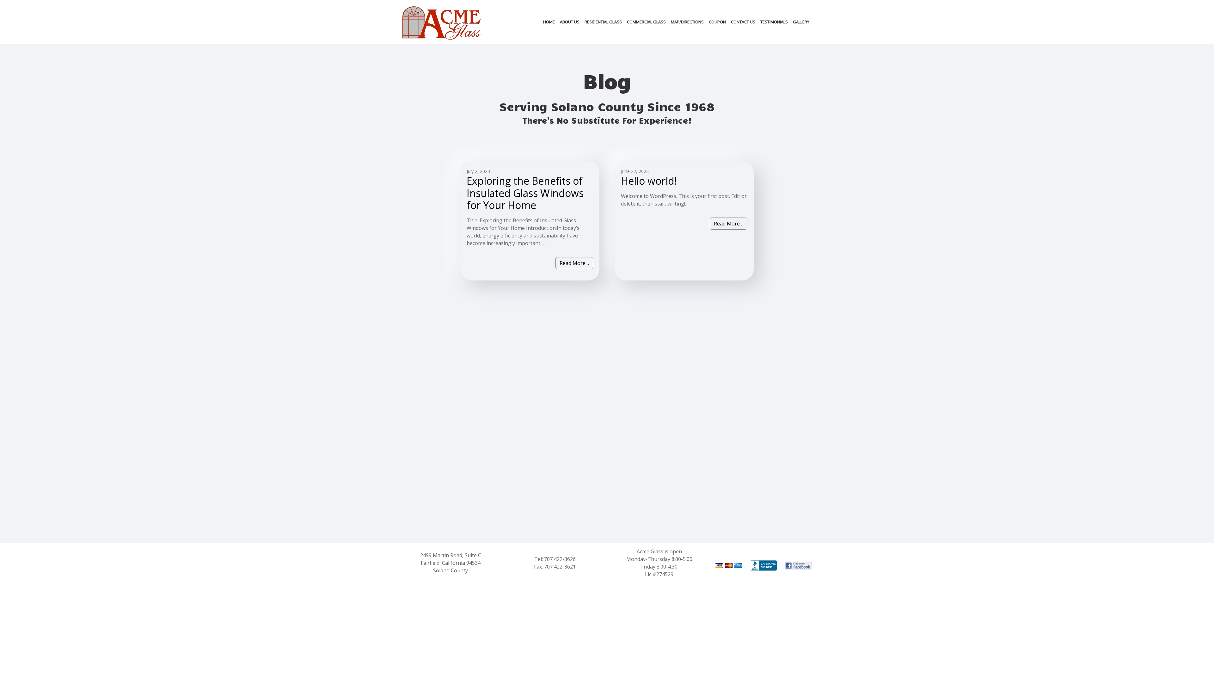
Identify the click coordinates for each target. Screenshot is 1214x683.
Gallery (801, 22)
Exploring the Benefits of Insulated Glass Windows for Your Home (525, 193)
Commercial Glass (646, 22)
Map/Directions (687, 22)
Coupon (717, 22)
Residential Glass (603, 22)
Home (549, 22)
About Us (569, 22)
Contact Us (743, 22)
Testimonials (774, 22)
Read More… (574, 263)
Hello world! (649, 181)
